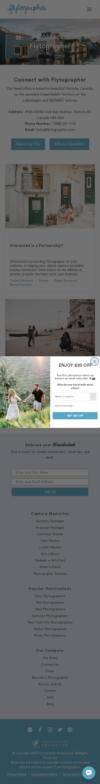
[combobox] (72, 396)
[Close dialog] (94, 361)
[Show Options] (93, 396)
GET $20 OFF (75, 415)
